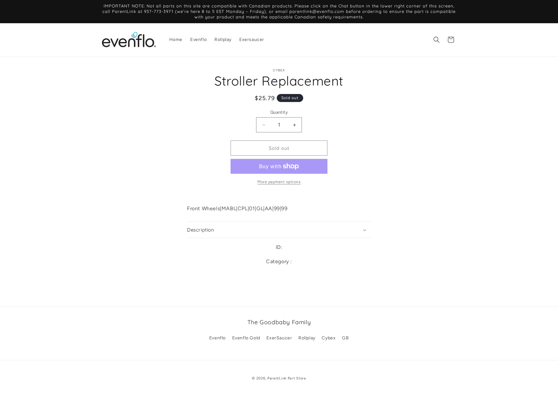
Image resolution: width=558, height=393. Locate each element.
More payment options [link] (279, 182)
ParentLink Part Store (286, 378)
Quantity (279, 112)
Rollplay (306, 338)
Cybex (329, 338)
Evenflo (217, 338)
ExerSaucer (279, 338)
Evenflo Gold (246, 338)
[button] (436, 40)
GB (345, 338)
